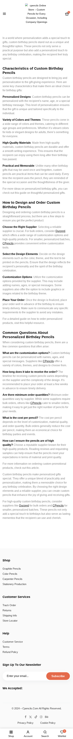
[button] (67, 14)
